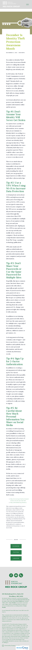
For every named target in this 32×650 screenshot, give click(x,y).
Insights (22, 52)
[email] (16, 575)
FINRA (3, 602)
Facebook (16, 546)
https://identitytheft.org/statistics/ (18, 502)
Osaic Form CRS (19, 610)
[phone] (21, 575)
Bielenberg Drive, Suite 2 (13, 594)
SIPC (7, 602)
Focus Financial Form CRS (8, 610)
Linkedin (16, 558)
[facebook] (11, 575)
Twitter (16, 552)
